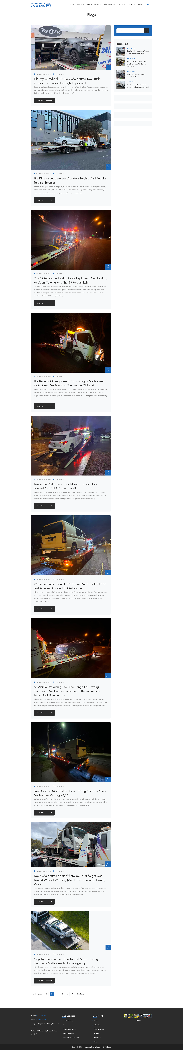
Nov (107, 572)
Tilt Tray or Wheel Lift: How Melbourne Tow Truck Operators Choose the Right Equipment (67, 81)
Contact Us (131, 4)
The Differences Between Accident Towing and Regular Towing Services (70, 180)
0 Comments (59, 74)
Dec (107, 370)
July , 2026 (130, 48)
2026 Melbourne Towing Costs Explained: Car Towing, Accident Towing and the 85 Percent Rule (70, 280)
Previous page (37, 994)
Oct (107, 675)
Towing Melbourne (93, 4)
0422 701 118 (41, 1015)
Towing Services (99, 1029)
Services (79, 4)
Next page (80, 994)
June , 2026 (130, 82)
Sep (108, 947)
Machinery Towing (68, 1033)
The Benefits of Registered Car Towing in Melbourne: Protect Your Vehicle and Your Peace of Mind (69, 383)
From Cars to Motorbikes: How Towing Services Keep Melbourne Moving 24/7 (70, 793)
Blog (147, 4)
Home (72, 4)
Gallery (140, 4)
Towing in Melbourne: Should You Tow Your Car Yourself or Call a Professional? (65, 486)
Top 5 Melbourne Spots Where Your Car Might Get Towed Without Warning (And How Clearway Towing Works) (69, 880)
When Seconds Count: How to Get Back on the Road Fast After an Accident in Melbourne (70, 586)
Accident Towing (68, 1021)
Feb (108, 67)
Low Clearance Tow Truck (71, 1037)
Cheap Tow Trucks (110, 4)
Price (64, 1025)
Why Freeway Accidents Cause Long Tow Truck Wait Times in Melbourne (136, 63)
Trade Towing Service (69, 1029)
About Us (122, 4)
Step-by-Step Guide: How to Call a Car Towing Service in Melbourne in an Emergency (66, 961)
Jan (108, 267)
